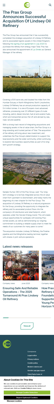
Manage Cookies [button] (14, 401)
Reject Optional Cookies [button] (27, 397)
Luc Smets (37, 49)
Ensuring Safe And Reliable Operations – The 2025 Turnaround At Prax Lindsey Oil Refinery (20, 293)
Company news (9, 283)
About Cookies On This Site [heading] (18, 379)
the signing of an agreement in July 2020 (27, 44)
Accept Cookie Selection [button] (27, 392)
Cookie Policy (25, 388)
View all (27, 326)
